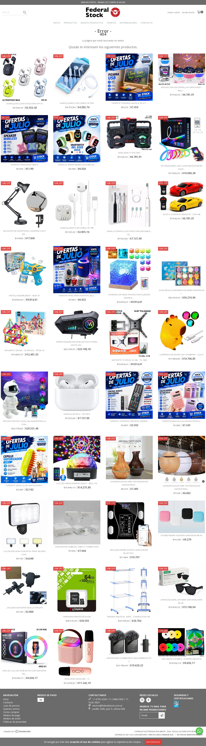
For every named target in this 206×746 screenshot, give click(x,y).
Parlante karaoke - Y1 (77, 679)
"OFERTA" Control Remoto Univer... (129, 421)
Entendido (153, 742)
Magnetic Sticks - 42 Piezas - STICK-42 (24, 350)
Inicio (56, 22)
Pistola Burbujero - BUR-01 (24, 295)
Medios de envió (11, 718)
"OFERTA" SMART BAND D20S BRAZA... (77, 164)
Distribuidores (128, 22)
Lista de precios (11, 705)
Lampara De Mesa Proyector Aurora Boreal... (129, 296)
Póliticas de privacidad (14, 721)
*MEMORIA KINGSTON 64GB (77, 616)
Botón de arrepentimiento (190, 735)
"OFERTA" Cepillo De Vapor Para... (24, 485)
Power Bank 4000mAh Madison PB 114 (181, 535)
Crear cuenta (173, 12)
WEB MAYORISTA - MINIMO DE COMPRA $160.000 (103, 2)
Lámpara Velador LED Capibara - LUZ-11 (181, 354)
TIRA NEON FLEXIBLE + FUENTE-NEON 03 (181, 659)
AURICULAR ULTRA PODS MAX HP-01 (24, 103)
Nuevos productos (92, 22)
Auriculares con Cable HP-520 (77, 103)
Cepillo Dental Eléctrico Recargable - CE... (129, 233)
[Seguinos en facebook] (148, 700)
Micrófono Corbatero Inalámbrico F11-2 (129, 660)
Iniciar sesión (188, 12)
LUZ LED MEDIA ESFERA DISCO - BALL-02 (76, 483)
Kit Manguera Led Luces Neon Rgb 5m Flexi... (181, 167)
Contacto (147, 22)
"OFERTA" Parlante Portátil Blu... (76, 295)
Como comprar (11, 712)
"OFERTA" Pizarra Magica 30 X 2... (129, 103)
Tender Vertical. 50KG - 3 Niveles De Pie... (129, 616)
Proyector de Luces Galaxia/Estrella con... (24, 423)
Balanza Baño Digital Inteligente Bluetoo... (129, 551)
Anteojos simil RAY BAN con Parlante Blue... (181, 601)
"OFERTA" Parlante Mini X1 (24, 164)
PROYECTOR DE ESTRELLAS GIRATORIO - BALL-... (181, 89)
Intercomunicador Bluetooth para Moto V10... (76, 343)
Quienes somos (11, 708)
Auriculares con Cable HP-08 (77, 228)
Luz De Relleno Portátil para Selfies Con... (24, 553)
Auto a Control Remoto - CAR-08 (181, 214)
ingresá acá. (168, 735)
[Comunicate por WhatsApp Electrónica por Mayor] (199, 731)
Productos (70, 22)
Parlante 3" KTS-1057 (129, 153)
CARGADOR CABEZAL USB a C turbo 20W (76, 546)
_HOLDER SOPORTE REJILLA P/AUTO (24, 607)
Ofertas (111, 22)
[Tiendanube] (17, 732)
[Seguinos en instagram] (142, 700)
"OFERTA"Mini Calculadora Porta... (181, 421)
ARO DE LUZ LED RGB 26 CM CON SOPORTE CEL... (24, 672)
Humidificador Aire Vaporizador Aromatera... (129, 483)
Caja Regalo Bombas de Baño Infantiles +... (181, 292)
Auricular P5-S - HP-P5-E (77, 414)
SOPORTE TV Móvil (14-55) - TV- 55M (129, 360)
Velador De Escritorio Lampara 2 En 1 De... (24, 232)
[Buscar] (24, 12)
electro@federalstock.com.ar (107, 705)
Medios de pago (11, 715)
